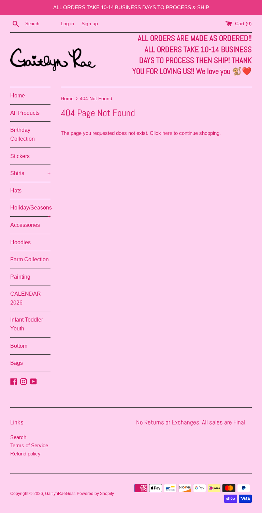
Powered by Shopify (95, 493)
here (167, 133)
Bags (16, 363)
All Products (25, 113)
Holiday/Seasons (30, 210)
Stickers (20, 156)
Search (18, 437)
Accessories (25, 225)
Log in (67, 23)
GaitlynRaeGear (60, 493)
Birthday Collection (22, 134)
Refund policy (25, 453)
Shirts (30, 173)
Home (17, 95)
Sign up (90, 23)
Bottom (18, 346)
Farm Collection (29, 259)
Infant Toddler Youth (26, 324)
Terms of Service (29, 445)
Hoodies (20, 242)
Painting (20, 277)
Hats (15, 190)
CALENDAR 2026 (25, 298)
